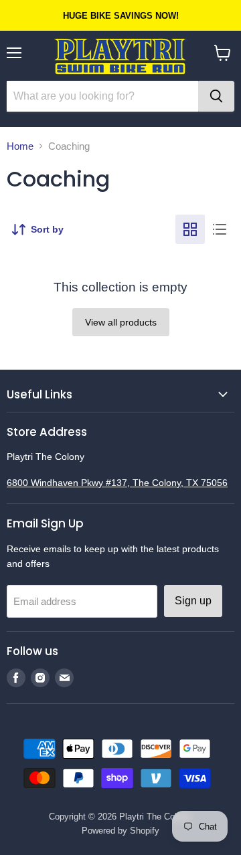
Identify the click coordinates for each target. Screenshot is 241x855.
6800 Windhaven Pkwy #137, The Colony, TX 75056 (117, 482)
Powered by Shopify (120, 831)
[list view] (219, 229)
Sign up (193, 600)
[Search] (216, 96)
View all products (121, 322)
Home (20, 146)
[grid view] (190, 229)
